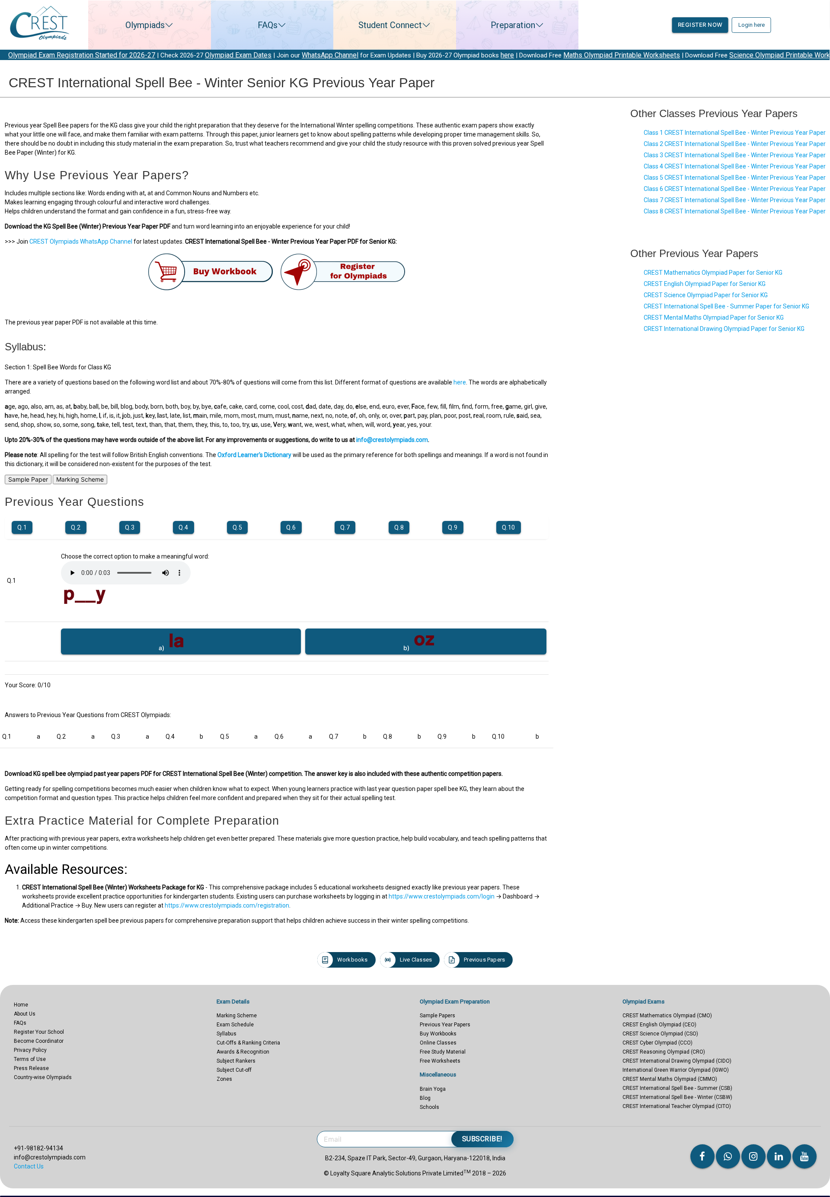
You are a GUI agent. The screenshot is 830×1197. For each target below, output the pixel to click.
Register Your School (39, 1032)
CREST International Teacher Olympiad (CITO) (676, 1106)
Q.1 (22, 527)
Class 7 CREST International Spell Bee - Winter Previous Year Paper (735, 200)
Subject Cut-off (234, 1070)
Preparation (513, 25)
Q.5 (238, 527)
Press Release (31, 1068)
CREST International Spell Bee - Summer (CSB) (677, 1088)
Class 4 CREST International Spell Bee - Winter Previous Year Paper (735, 166)
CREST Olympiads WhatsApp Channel (80, 241)
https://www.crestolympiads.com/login (442, 896)
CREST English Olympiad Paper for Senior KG (705, 283)
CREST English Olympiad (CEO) (659, 1025)
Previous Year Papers (445, 1025)
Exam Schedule (235, 1025)
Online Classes (438, 1043)
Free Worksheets (440, 1061)
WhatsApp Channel (269, 55)
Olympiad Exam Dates (177, 55)
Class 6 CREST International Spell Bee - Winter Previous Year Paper (735, 188)
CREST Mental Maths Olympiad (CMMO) (669, 1079)
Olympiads (145, 25)
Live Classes (416, 959)
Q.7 (345, 527)
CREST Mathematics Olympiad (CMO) (667, 1016)
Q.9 (453, 527)
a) (163, 647)
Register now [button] (700, 24)
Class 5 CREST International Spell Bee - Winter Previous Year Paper (735, 177)
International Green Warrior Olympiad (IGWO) (675, 1070)
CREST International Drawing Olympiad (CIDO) (676, 1061)
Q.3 (130, 527)
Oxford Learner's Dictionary (254, 454)
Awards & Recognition (243, 1052)
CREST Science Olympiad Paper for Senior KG (706, 295)
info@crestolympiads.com (392, 439)
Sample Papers (437, 1016)
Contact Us (29, 1166)
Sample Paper (28, 479)
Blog (425, 1098)
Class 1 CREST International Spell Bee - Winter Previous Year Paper (735, 132)
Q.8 (399, 527)
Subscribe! (482, 1139)
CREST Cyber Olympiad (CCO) (657, 1043)
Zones (224, 1079)
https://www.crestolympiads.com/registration (227, 905)
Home (21, 1005)
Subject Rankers (236, 1061)
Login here (751, 25)
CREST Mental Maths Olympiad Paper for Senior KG (714, 317)
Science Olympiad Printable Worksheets (730, 55)
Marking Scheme (80, 479)
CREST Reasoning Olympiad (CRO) (663, 1052)
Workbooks (352, 959)
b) (407, 647)
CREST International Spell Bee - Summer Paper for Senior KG (726, 306)
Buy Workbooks (438, 1034)
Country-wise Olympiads (43, 1077)
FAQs (268, 25)
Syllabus (226, 1034)
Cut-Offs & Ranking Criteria (248, 1043)
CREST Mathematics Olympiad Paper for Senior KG (713, 272)
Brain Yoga (433, 1089)
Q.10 (508, 527)
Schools (429, 1107)
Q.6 (291, 527)
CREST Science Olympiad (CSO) (660, 1034)
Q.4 (183, 527)
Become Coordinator (39, 1041)
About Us (24, 1014)
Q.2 (76, 527)
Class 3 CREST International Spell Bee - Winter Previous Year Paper (735, 155)
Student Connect (390, 25)
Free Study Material (443, 1052)
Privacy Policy (30, 1050)
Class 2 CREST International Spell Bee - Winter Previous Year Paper (735, 143)
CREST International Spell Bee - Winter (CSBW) (677, 1097)
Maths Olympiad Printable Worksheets (561, 55)
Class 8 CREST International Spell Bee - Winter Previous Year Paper (735, 211)
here (446, 55)
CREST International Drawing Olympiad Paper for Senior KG (724, 328)
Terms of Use (30, 1059)
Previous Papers (484, 959)
